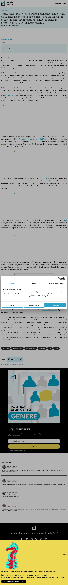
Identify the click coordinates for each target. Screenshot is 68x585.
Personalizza (33, 305)
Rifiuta (12, 305)
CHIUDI (65, 555)
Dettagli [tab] (34, 283)
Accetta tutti (55, 305)
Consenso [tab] (12, 283)
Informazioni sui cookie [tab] (56, 283)
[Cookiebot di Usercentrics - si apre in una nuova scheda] (59, 278)
